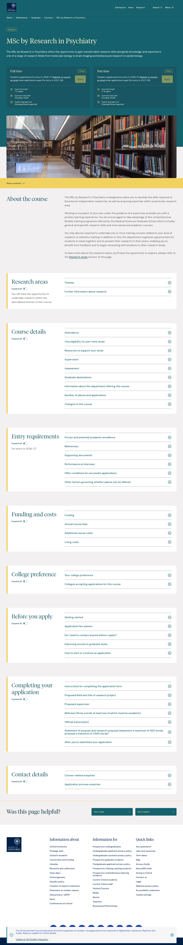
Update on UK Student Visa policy (32, 939)
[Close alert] (169, 935)
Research (140, 7)
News (130, 7)
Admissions (120, 7)
